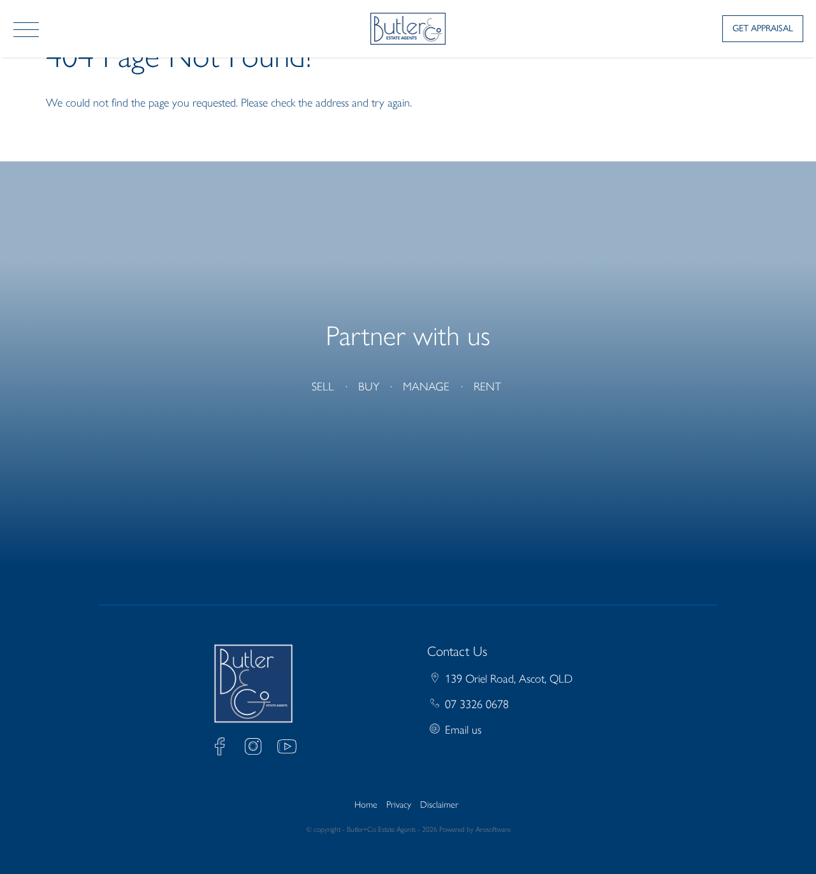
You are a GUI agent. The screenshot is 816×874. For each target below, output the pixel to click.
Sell (323, 387)
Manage (426, 387)
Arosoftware (493, 829)
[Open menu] (26, 30)
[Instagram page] (256, 749)
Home (365, 804)
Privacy (398, 804)
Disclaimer (439, 804)
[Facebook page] (223, 749)
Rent (487, 387)
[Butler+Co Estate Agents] (408, 27)
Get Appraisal (762, 28)
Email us (463, 730)
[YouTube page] (287, 749)
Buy (368, 387)
